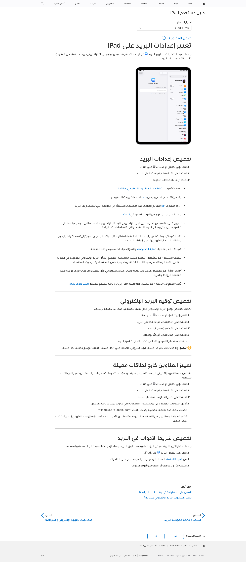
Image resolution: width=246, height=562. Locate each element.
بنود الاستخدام (130, 555)
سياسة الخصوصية (146, 555)
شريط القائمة (174, 458)
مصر (42, 555)
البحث (126, 214)
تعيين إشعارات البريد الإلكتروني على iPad (167, 497)
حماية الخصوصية (146, 248)
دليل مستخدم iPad (187, 13)
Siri (163, 205)
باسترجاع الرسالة (79, 283)
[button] (42, 3)
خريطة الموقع (115, 555)
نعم (175, 536)
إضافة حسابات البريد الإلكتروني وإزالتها (140, 188)
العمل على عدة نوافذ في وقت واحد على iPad (165, 492)
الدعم (194, 546)
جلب (144, 197)
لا (156, 536)
